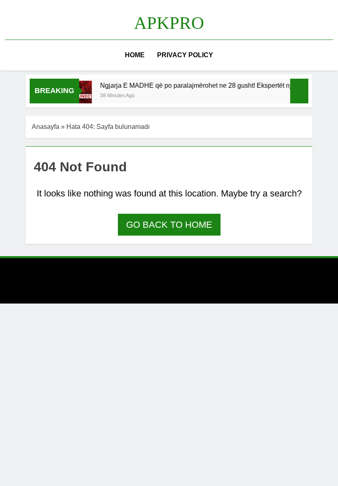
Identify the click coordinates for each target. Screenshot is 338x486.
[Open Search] (330, 54)
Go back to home (169, 225)
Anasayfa (45, 126)
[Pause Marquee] (299, 91)
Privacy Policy (185, 54)
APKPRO (169, 23)
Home (135, 54)
